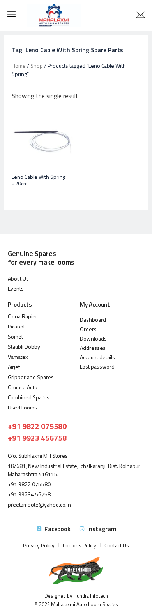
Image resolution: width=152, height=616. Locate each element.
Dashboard (93, 320)
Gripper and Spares (31, 377)
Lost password (97, 366)
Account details (97, 357)
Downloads (93, 338)
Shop (36, 66)
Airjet (14, 367)
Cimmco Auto (22, 387)
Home (19, 66)
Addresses (93, 348)
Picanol (16, 326)
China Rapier (22, 316)
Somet (15, 336)
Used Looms (22, 407)
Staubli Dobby (24, 346)
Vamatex (18, 357)
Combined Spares (28, 397)
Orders (88, 329)
